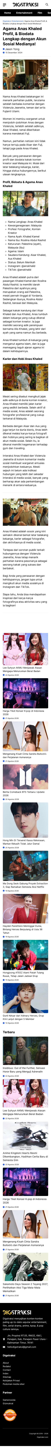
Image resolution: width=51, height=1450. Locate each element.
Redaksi (7, 1366)
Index (5, 1373)
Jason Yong (12, 49)
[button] (47, 4)
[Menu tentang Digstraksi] (4, 5)
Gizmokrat (8, 1403)
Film (40, 12)
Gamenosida (9, 1400)
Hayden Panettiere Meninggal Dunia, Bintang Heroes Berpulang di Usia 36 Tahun (22, 929)
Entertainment (24, 12)
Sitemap (7, 1377)
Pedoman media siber (14, 1384)
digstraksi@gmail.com (24, 1346)
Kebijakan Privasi (11, 1380)
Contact (7, 1370)
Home (7, 12)
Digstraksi (7, 21)
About (6, 1362)
